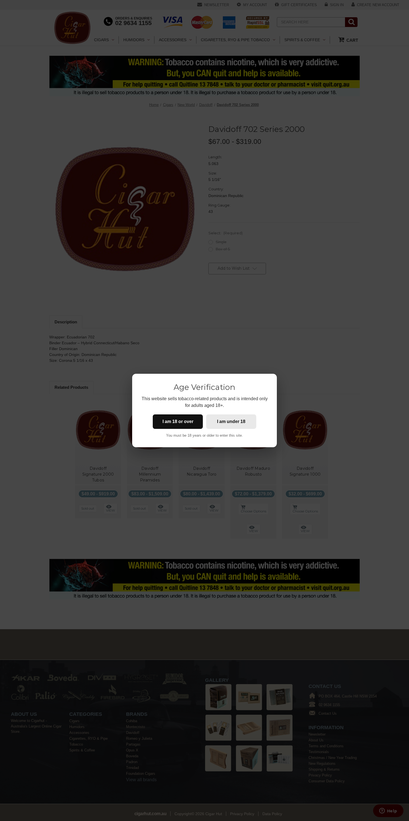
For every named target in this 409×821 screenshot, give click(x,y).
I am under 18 (231, 421)
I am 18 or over (177, 421)
